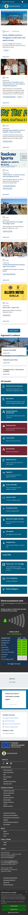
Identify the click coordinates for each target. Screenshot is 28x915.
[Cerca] (25, 6)
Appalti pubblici (7, 800)
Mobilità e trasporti (8, 806)
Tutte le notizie (13, 330)
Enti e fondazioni (7, 777)
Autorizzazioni (6, 824)
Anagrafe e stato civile (8, 790)
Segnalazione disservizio (9, 880)
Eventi (4, 844)
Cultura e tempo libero (8, 793)
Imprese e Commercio (8, 797)
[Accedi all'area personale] (22, 1)
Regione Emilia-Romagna (8, 2)
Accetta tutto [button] (14, 906)
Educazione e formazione (9, 813)
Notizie (7, 31)
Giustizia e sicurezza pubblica (10, 815)
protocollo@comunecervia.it (11, 863)
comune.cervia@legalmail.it (10, 861)
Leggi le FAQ (6, 882)
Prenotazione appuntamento (10, 878)
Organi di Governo (7, 770)
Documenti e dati (7, 784)
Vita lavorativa (6, 795)
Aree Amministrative (8, 772)
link (6, 903)
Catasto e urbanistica (8, 802)
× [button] (26, 891)
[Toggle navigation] (3, 6)
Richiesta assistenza (8, 884)
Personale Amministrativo (9, 781)
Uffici (4, 774)
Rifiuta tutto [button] (14, 909)
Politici (5, 779)
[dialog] (14, 902)
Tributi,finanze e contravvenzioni (11, 817)
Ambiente (5, 820)
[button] (13, 912)
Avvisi (4, 836)
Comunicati (6, 833)
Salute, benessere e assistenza (10, 822)
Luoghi (5, 842)
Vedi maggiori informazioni (14, 664)
